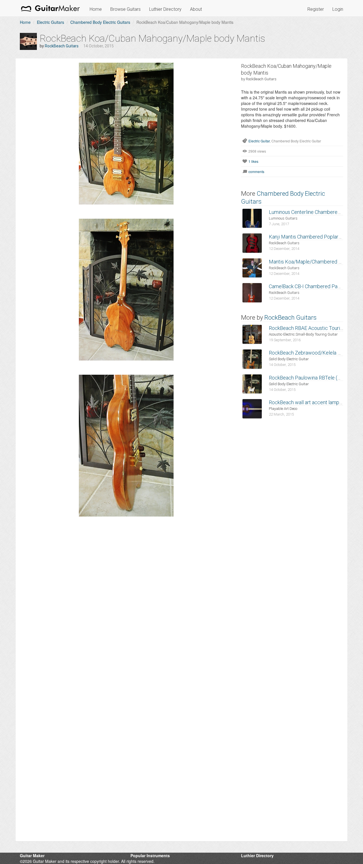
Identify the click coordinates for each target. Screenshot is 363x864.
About (196, 9)
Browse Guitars (125, 9)
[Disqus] (126, 607)
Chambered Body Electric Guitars (100, 22)
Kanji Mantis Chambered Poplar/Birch (310, 237)
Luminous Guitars (283, 218)
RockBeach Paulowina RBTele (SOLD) (310, 378)
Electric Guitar (259, 140)
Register (315, 9)
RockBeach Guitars (62, 46)
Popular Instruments (150, 855)
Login (337, 9)
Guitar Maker (32, 855)
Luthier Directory (165, 9)
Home (96, 9)
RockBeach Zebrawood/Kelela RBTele (311, 353)
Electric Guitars (50, 22)
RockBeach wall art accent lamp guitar (311, 402)
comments (256, 171)
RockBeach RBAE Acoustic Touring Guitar (314, 328)
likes (253, 161)
